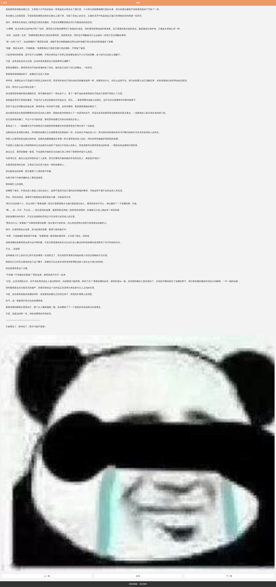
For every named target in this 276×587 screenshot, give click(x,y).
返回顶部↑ (143, 584)
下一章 (229, 576)
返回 (5, 3)
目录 (138, 576)
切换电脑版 (133, 584)
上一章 (47, 576)
